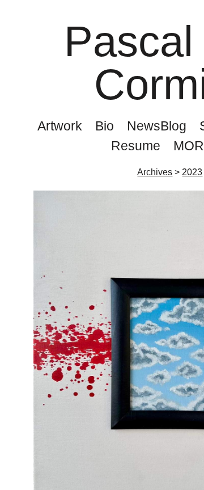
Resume (134, 146)
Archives (155, 172)
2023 (192, 172)
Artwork (56, 126)
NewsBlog (157, 126)
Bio (103, 126)
